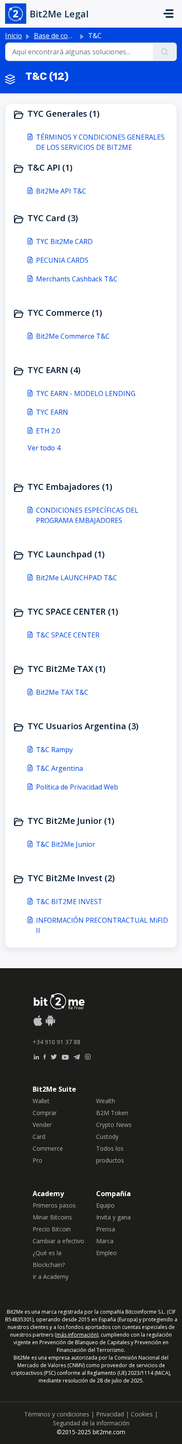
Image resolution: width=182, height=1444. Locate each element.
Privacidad (110, 1414)
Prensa (105, 1229)
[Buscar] (165, 51)
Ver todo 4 (44, 447)
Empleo (106, 1253)
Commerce (48, 1148)
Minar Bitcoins (52, 1217)
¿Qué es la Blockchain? (49, 1259)
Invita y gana (113, 1217)
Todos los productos (110, 1154)
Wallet (41, 1101)
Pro (37, 1160)
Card (39, 1136)
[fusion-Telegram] (76, 1056)
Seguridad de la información (91, 1423)
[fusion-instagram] (88, 1056)
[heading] (91, 114)
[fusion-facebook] (44, 1056)
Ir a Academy (51, 1277)
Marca (104, 1241)
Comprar (45, 1113)
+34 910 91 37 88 (56, 1042)
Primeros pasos (54, 1205)
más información (76, 1334)
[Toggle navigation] (168, 13)
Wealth (105, 1101)
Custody (107, 1136)
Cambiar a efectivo (58, 1241)
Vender (42, 1125)
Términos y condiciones (56, 1414)
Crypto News (114, 1125)
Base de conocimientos (70, 35)
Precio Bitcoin (52, 1229)
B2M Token (112, 1113)
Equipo (105, 1205)
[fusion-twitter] (54, 1056)
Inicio (13, 35)
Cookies (142, 1414)
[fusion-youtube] (65, 1056)
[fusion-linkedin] (36, 1056)
